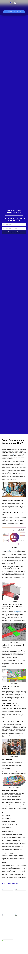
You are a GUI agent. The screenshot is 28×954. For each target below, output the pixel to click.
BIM (16, 519)
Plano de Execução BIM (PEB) (8, 550)
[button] (14, 7)
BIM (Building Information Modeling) (15, 454)
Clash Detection (16, 611)
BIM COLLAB (18, 662)
